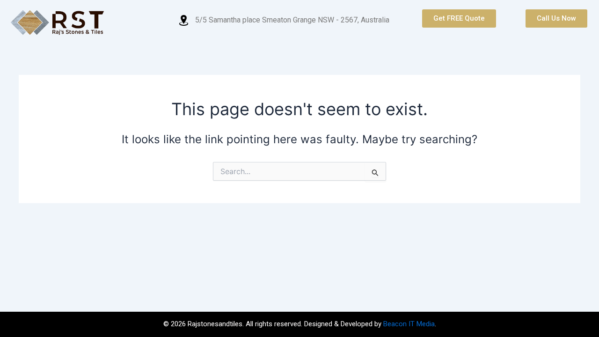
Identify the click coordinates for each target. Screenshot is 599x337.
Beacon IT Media (409, 324)
